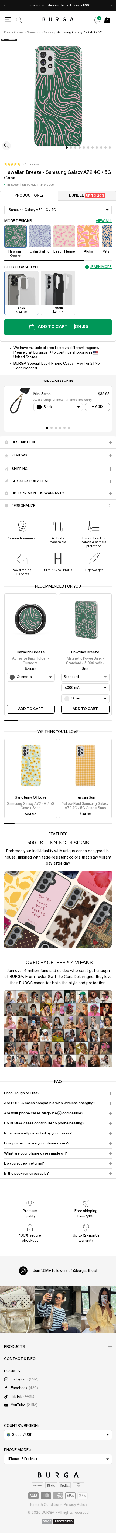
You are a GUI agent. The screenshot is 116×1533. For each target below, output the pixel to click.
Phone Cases (13, 32)
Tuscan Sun (85, 797)
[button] (21, 165)
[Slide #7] (97, 147)
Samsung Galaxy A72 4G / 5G (80, 32)
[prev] (5, 5)
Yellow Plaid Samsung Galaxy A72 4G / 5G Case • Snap (85, 806)
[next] (111, 5)
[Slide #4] (84, 147)
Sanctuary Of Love (30, 797)
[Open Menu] (8, 19)
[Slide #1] (71, 147)
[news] (97, 19)
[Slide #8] (101, 147)
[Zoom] (6, 146)
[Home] (58, 19)
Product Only (29, 195)
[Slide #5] (88, 147)
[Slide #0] (67, 147)
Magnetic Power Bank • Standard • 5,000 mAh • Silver (85, 661)
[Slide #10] (110, 147)
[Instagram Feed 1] (58, 1309)
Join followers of (65, 1271)
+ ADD (97, 407)
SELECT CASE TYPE (22, 267)
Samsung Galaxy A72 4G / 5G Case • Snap (30, 806)
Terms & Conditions (45, 1505)
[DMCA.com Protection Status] (58, 1522)
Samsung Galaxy (40, 32)
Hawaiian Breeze (31, 652)
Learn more (101, 267)
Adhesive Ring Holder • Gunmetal (30, 661)
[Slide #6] (92, 147)
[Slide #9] (105, 147)
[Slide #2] (75, 147)
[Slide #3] (80, 147)
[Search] (19, 19)
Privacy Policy (75, 1505)
